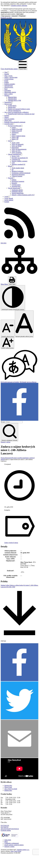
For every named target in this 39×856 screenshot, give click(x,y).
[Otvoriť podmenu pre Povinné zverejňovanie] (21, 126)
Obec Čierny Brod (16, 851)
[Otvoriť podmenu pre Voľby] (12, 141)
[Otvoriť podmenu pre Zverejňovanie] (13, 124)
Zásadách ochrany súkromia (19, 5)
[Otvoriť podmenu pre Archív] (9, 197)
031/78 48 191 (5, 825)
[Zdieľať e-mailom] (19, 757)
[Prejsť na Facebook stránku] (19, 420)
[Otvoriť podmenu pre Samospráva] (12, 102)
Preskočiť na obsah (6, 18)
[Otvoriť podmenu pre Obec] (8, 72)
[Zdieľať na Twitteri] (19, 719)
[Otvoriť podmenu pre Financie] (13, 178)
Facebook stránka (6, 830)
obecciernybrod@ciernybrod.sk (10, 829)
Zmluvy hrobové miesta (11, 542)
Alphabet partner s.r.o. (23, 849)
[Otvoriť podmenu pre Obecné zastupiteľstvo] (21, 154)
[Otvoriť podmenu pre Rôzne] (12, 166)
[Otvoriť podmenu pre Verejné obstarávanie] (20, 188)
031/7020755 (4, 827)
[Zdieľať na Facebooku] (19, 680)
